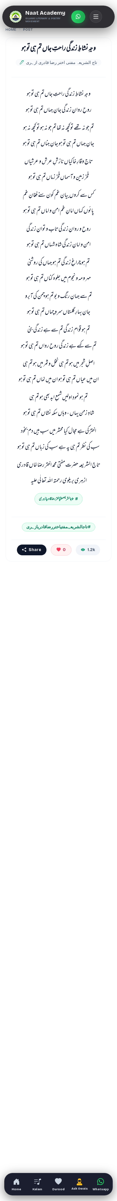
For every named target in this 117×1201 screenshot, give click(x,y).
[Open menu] (96, 16)
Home (11, 29)
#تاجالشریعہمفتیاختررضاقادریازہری (58, 526)
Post (27, 29)
